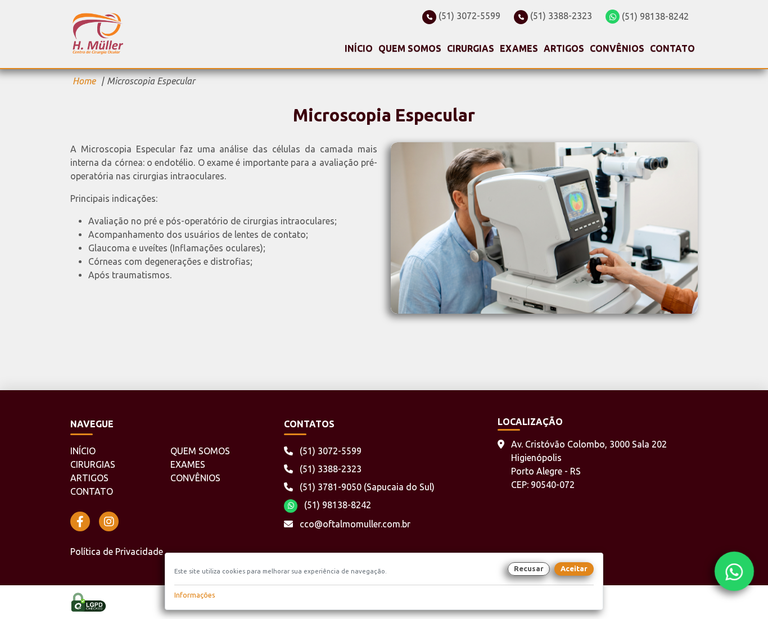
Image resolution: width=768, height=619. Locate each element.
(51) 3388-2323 (560, 16)
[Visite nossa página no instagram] (109, 521)
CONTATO (672, 48)
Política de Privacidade (116, 551)
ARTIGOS (564, 48)
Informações (194, 595)
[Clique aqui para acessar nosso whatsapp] (734, 570)
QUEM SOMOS (409, 48)
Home (84, 81)
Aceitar (574, 568)
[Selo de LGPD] (88, 602)
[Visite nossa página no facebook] (80, 521)
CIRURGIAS (470, 48)
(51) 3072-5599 (468, 16)
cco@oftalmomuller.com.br (355, 524)
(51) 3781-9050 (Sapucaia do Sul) (366, 487)
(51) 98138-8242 (654, 16)
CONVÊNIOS (617, 48)
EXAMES (519, 48)
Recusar (529, 568)
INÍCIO (359, 48)
